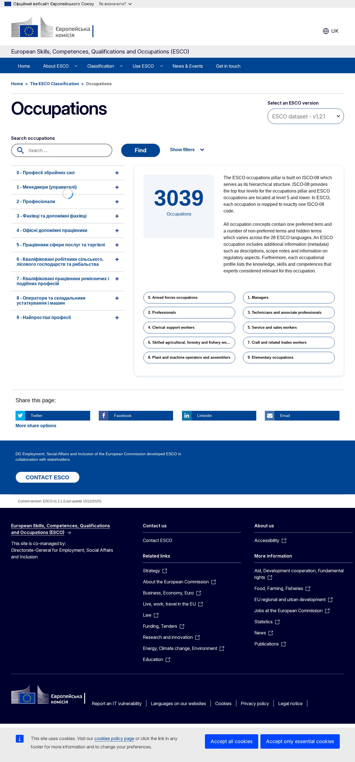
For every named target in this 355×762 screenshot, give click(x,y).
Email (285, 415)
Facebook (122, 415)
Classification (100, 66)
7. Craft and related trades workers (277, 342)
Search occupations (33, 138)
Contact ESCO (157, 540)
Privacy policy (255, 703)
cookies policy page (114, 738)
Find (140, 150)
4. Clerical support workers (171, 327)
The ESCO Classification (54, 83)
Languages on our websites (178, 703)
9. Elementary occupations (270, 357)
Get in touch (228, 66)
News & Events (188, 66)
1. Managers (258, 297)
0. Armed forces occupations (172, 297)
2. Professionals (162, 312)
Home (24, 66)
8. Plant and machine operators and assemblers (189, 357)
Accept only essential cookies (300, 741)
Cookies (223, 703)
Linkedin (204, 415)
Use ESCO (143, 66)
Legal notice (290, 703)
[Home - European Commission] (56, 28)
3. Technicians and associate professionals (284, 312)
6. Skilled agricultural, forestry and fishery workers (191, 342)
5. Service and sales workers (272, 327)
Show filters (182, 149)
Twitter (36, 415)
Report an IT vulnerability (117, 703)
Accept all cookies (232, 741)
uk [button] (334, 31)
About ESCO (56, 66)
